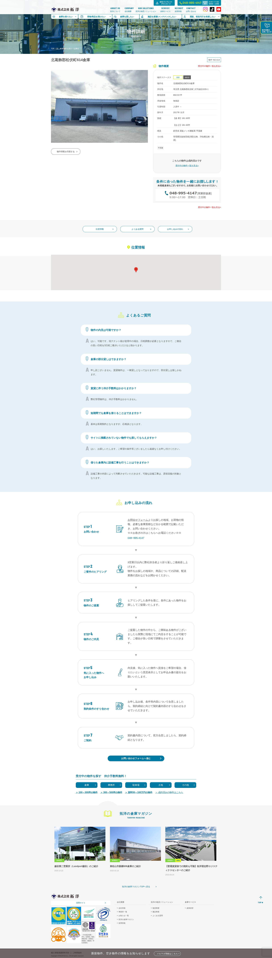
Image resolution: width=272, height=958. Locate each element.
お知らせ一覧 (124, 916)
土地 (160, 785)
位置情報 (100, 229)
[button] (136, 269)
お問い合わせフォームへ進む (136, 758)
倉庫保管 (190, 908)
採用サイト (80, 903)
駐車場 (136, 785)
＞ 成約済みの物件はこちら (169, 792)
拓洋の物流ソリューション (146, 9)
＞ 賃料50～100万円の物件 (138, 792)
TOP (52, 49)
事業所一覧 (123, 912)
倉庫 (86, 785)
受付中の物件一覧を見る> (209, 66)
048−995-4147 (136, 538)
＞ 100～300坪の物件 (87, 792)
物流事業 (156, 908)
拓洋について (115, 9)
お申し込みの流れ (175, 229)
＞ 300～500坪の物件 (111, 792)
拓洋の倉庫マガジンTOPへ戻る (136, 886)
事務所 (111, 785)
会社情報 (122, 908)
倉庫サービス (165, 9)
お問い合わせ (191, 9)
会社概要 (128, 9)
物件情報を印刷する (66, 151)
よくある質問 (137, 229)
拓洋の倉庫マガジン (126, 919)
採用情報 (178, 9)
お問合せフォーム (138, 520)
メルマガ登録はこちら (167, 953)
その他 (185, 785)
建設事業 (156, 912)
